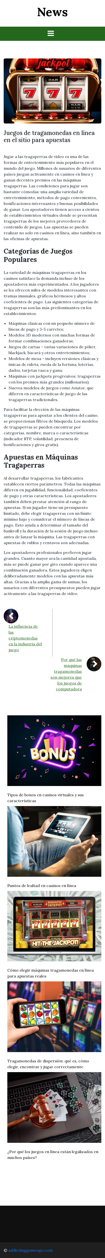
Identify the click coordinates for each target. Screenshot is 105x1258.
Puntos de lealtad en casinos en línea (41, 885)
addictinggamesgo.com (30, 1250)
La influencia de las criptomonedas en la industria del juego (25, 638)
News (52, 11)
